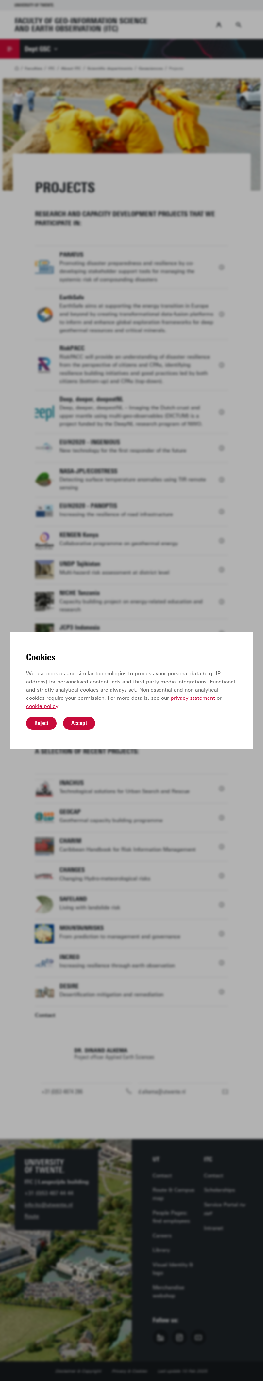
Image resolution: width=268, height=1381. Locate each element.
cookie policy (42, 706)
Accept (79, 723)
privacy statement (193, 698)
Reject (41, 723)
